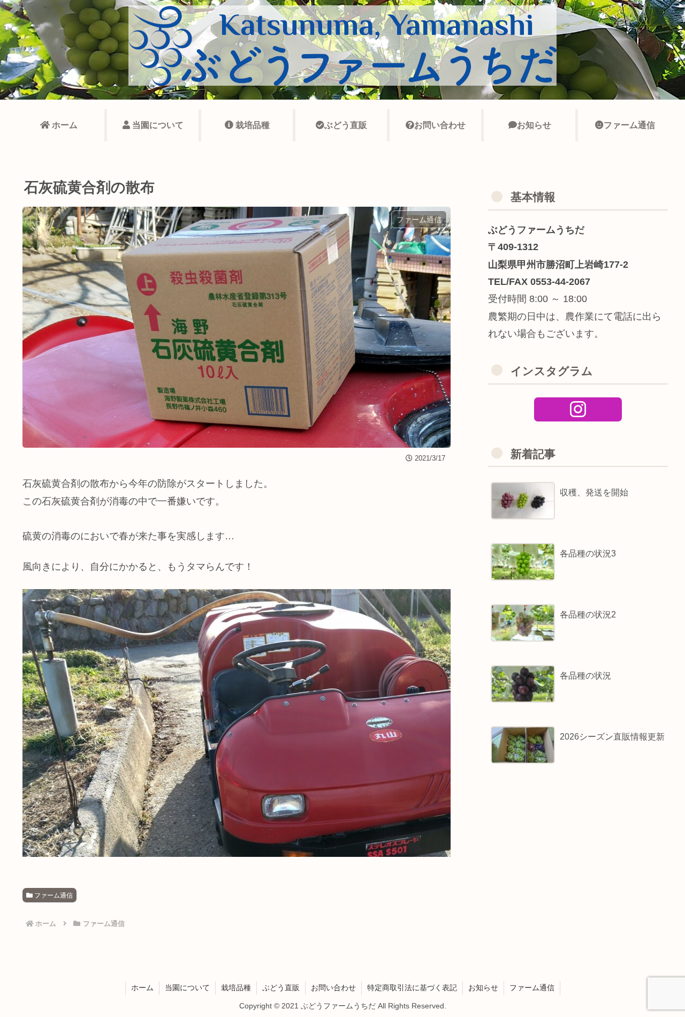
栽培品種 (236, 987)
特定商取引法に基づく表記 (412, 987)
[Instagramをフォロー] (578, 409)
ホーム (142, 987)
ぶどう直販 (281, 987)
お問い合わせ (333, 987)
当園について (187, 987)
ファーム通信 (53, 895)
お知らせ (483, 987)
